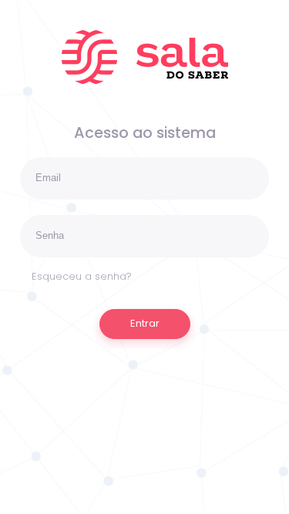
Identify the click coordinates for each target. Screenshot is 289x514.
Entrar (145, 323)
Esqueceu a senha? (82, 276)
